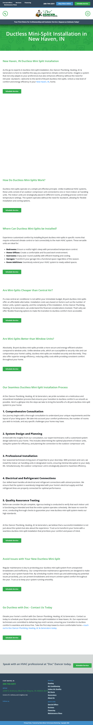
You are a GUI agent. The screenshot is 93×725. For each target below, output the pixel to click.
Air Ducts (51, 692)
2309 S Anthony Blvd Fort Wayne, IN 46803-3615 (25, 690)
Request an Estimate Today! (68, 22)
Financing (28, 2)
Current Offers (7, 2)
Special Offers (53, 705)
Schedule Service (82, 3)
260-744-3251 (49, 4)
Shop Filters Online (64, 3)
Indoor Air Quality (54, 689)
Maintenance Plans (10, 5)
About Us (51, 698)
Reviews (18, 2)
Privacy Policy (28, 723)
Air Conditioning (54, 686)
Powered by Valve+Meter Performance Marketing (46, 723)
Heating (51, 683)
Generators (52, 695)
